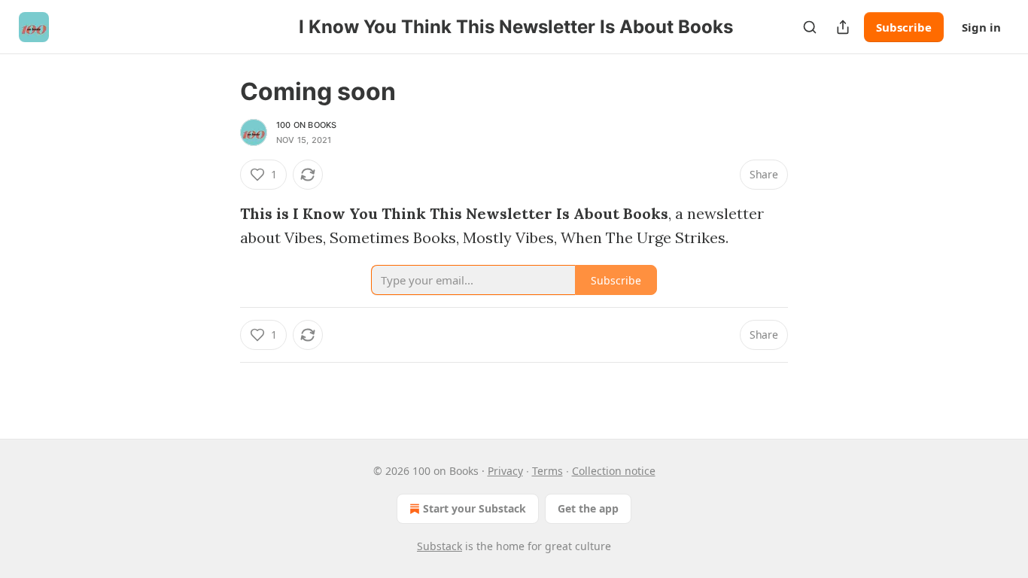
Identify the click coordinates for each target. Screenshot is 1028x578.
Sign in (981, 27)
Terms (547, 471)
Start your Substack (474, 508)
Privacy (505, 471)
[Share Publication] (843, 27)
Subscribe (904, 27)
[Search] (810, 27)
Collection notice (613, 471)
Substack (439, 546)
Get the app (588, 508)
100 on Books (306, 125)
